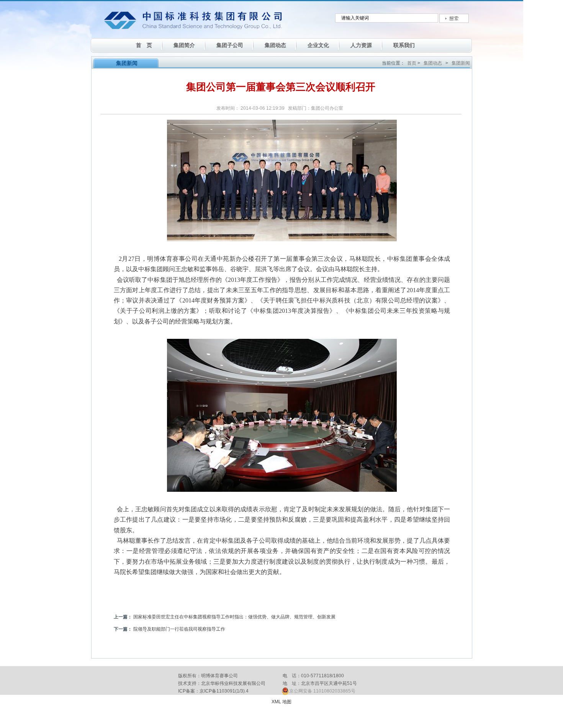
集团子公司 (229, 45)
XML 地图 (281, 701)
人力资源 (361, 45)
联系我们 (404, 45)
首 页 (144, 45)
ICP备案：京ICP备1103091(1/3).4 (213, 691)
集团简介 (184, 45)
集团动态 (275, 45)
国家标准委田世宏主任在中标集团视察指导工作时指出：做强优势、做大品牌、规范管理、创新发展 (234, 617)
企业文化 (318, 45)
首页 (411, 63)
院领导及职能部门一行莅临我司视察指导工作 (179, 629)
